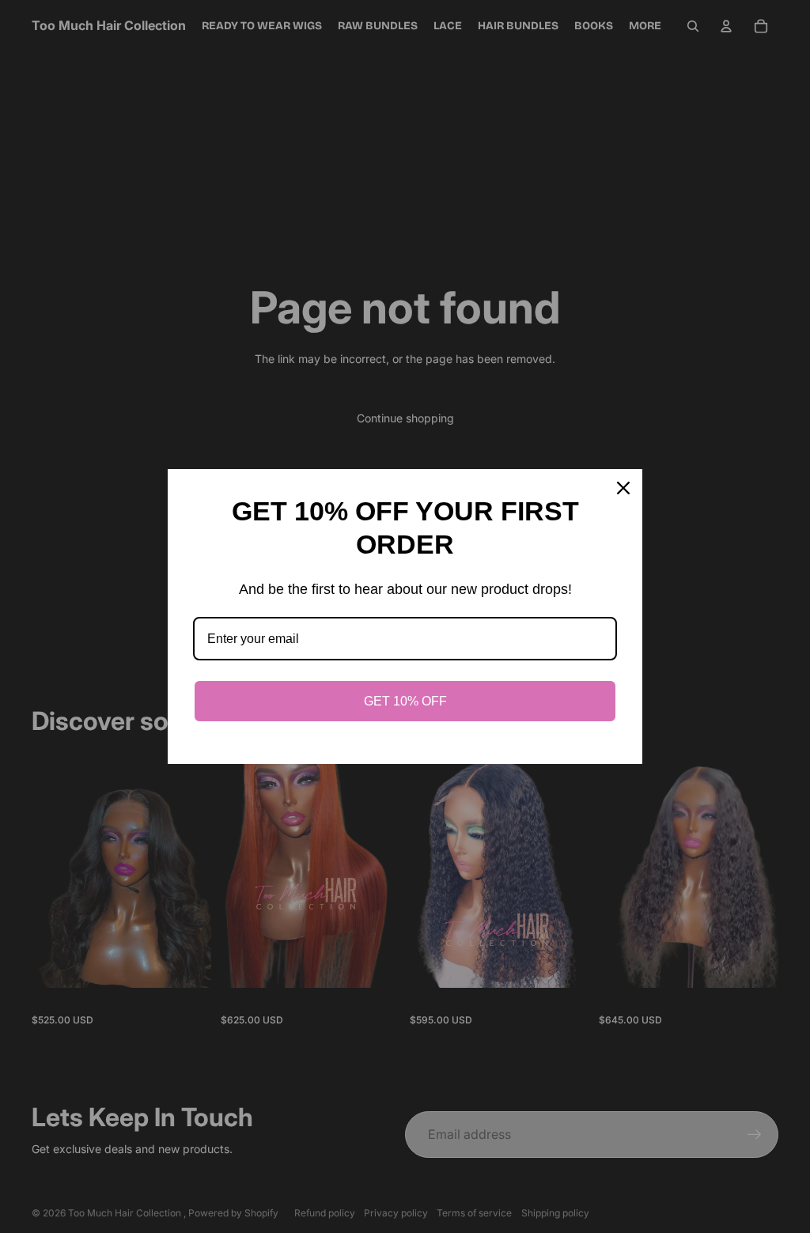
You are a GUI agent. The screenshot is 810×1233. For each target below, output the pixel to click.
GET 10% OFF (405, 701)
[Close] (623, 488)
